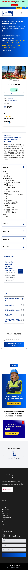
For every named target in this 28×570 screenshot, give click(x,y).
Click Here (14, 5)
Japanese (10, 45)
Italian (4, 45)
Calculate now (14, 403)
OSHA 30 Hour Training (7, 477)
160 (9, 146)
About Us (4, 505)
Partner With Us (5, 503)
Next (27, 348)
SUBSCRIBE (14, 555)
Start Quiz (20, 271)
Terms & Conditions (6, 517)
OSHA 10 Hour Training (7, 475)
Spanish (13, 48)
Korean (17, 45)
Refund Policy (5, 515)
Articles (3, 519)
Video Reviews (5, 509)
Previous (1, 348)
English (15, 40)
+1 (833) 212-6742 (5, 7)
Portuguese (6, 48)
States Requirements (7, 501)
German (21, 43)
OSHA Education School (16, 567)
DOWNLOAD (12, 433)
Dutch (9, 43)
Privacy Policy (5, 513)
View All (13, 365)
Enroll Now (14, 94)
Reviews (4, 507)
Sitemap (4, 522)
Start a (8, 98)
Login (3, 524)
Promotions (5, 498)
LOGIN (19, 7)
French (14, 43)
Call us (10, 100)
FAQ (3, 511)
